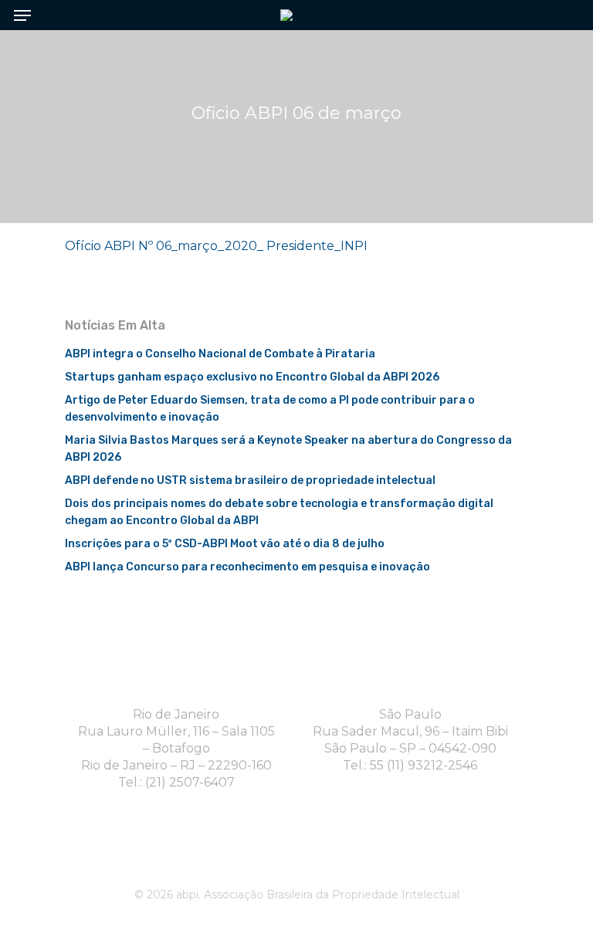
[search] (562, 15)
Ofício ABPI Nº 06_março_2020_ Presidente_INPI (216, 245)
